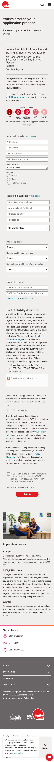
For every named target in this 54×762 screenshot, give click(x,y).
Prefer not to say (18, 183)
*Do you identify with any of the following (24, 264)
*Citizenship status (14, 241)
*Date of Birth (12, 164)
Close (45, 748)
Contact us (9, 685)
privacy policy (16, 753)
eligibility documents (16, 98)
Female (14, 175)
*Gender (9, 172)
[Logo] (5, 8)
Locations (8, 678)
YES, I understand (19, 410)
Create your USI (12, 298)
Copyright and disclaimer (12, 736)
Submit (27, 494)
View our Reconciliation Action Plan (18, 698)
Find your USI (27, 298)
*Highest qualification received (19, 253)
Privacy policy (32, 736)
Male (13, 179)
